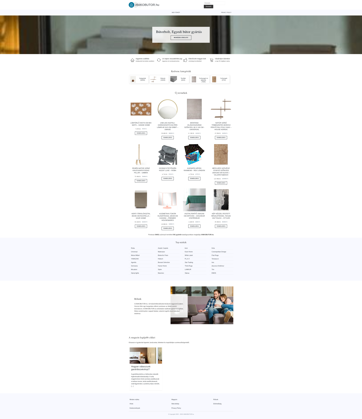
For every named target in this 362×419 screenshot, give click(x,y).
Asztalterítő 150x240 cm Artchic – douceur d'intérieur (194, 216)
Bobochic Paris (163, 255)
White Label (189, 255)
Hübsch (160, 259)
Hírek (131, 404)
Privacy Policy (226, 12)
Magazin (174, 399)
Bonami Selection (164, 262)
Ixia (213, 262)
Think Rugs (189, 266)
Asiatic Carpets (163, 248)
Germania (134, 266)
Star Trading (189, 262)
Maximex (161, 273)
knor (186, 248)
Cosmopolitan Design (219, 252)
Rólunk (215, 399)
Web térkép (176, 12)
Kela (213, 248)
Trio (213, 269)
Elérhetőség (217, 404)
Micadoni (134, 269)
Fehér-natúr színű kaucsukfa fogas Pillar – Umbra (141, 170)
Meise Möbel (135, 255)
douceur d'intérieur (218, 266)
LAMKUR (188, 269)
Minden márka (134, 399)
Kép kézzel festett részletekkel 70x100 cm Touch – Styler (221, 216)
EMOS (214, 273)
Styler (160, 269)
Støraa (187, 273)
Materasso (161, 252)
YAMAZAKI (135, 259)
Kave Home (189, 252)
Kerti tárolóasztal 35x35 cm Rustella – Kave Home (141, 216)
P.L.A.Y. (187, 259)
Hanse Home (162, 266)
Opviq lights (135, 273)
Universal (134, 252)
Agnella (133, 262)
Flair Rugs (215, 255)
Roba (133, 248)
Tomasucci (215, 259)
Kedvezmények (135, 408)
